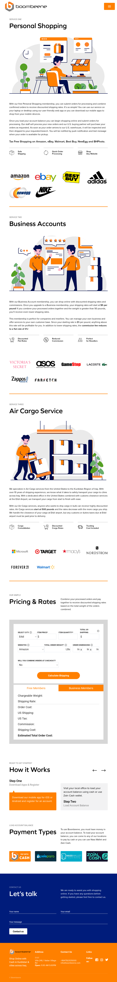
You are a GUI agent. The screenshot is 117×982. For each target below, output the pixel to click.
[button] (94, 770)
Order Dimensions (82, 645)
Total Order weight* (55, 645)
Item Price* (42, 632)
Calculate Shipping (58, 675)
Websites (23, 645)
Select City (24, 632)
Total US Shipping (89, 631)
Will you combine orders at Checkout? (37, 660)
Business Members (81, 688)
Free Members (36, 688)
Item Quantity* (65, 632)
